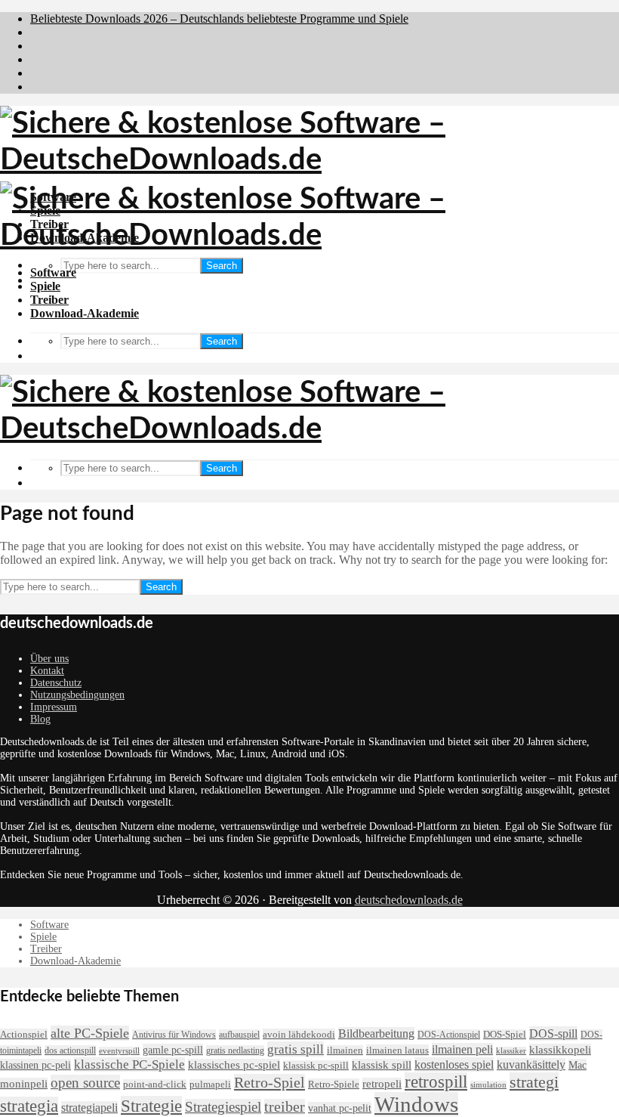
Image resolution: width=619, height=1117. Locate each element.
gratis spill (295, 1049)
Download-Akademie (84, 313)
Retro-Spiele (333, 1084)
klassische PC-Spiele (129, 1064)
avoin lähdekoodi (299, 1034)
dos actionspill (70, 1050)
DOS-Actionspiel (448, 1034)
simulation (488, 1085)
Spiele (45, 286)
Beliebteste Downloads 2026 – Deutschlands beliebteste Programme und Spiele (219, 18)
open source (85, 1083)
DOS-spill (553, 1033)
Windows (416, 1104)
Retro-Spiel (269, 1082)
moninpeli (24, 1084)
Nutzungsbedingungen (77, 695)
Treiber (49, 299)
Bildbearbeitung (376, 1033)
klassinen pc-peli (35, 1065)
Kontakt (47, 670)
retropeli (382, 1084)
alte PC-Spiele (90, 1033)
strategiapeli (89, 1107)
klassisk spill (381, 1065)
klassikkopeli (560, 1050)
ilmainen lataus (397, 1050)
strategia (29, 1106)
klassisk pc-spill (316, 1065)
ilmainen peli (462, 1049)
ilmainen (345, 1050)
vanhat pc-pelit (339, 1108)
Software (53, 272)
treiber (284, 1107)
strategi (534, 1081)
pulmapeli (210, 1084)
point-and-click (154, 1084)
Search (221, 265)
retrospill (436, 1081)
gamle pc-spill (173, 1050)
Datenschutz (56, 682)
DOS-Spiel (504, 1034)
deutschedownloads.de (409, 899)
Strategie (151, 1105)
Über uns (49, 658)
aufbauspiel (239, 1034)
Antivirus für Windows (174, 1034)
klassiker (511, 1051)
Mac (577, 1065)
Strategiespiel (223, 1107)
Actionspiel (24, 1034)
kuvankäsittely (531, 1064)
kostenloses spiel (454, 1064)
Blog (40, 719)
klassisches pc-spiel (234, 1065)
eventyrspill (119, 1051)
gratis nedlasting (235, 1050)
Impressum (53, 707)
